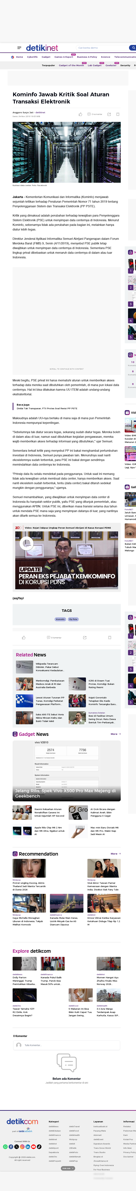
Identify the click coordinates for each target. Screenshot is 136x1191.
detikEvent (98, 1139)
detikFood (74, 1131)
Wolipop (73, 1139)
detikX (72, 1144)
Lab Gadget (95, 64)
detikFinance (55, 1135)
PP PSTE (87, 206)
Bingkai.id (98, 1157)
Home (19, 57)
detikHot (53, 1144)
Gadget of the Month (72, 64)
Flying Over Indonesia (104, 1165)
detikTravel (74, 1126)
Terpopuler (48, 65)
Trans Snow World (102, 1148)
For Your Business (102, 1169)
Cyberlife (32, 57)
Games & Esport (64, 56)
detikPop (73, 1161)
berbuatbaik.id (100, 1126)
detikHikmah (75, 1157)
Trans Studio (99, 1152)
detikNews (54, 1126)
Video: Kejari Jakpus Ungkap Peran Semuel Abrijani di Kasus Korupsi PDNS (68, 527)
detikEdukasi (55, 1131)
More (114, 734)
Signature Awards (102, 1144)
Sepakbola (54, 1152)
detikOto (53, 1157)
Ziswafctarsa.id (101, 1161)
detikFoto (73, 1152)
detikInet (53, 1139)
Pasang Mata (100, 1131)
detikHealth (74, 1135)
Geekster (111, 64)
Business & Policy (87, 57)
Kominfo (87, 197)
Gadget (46, 57)
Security (125, 65)
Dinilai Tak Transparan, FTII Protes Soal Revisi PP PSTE (47, 408)
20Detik (72, 1148)
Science (105, 57)
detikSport (54, 1148)
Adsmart (98, 1135)
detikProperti (55, 1161)
